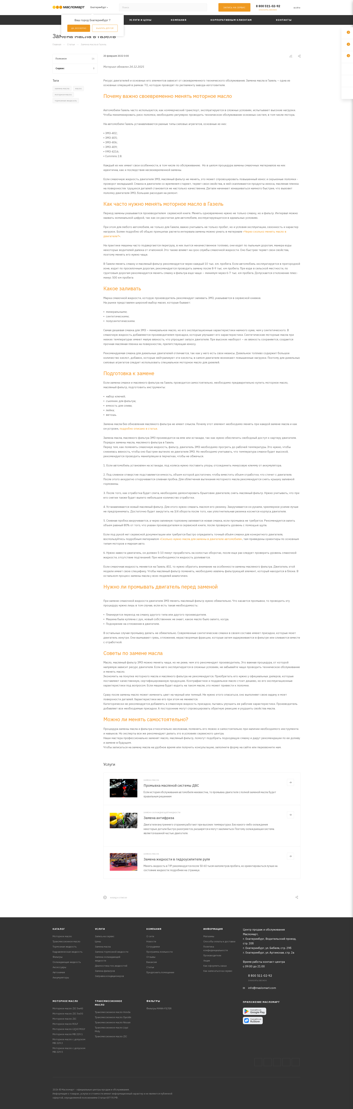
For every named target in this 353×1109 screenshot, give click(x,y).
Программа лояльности (159, 951)
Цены (98, 941)
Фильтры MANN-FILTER (159, 1008)
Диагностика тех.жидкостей (111, 965)
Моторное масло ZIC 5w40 (68, 1008)
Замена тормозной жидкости (111, 951)
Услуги (100, 929)
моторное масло (63, 94)
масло (78, 88)
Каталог (59, 929)
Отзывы (150, 957)
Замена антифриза (159, 818)
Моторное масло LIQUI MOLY (69, 1029)
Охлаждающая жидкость (67, 962)
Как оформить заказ (215, 965)
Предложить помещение (160, 972)
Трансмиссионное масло (66, 941)
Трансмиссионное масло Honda (112, 1012)
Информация (213, 929)
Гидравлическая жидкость (67, 951)
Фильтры (58, 957)
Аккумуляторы (61, 977)
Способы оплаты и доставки (219, 941)
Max (268, 1062)
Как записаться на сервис (217, 970)
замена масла (62, 88)
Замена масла (103, 946)
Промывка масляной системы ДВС (171, 785)
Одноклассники (296, 1062)
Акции (206, 960)
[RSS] (291, 56)
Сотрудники (153, 946)
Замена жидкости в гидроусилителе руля (177, 859)
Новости (151, 941)
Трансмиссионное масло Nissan (113, 1022)
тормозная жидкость (66, 100)
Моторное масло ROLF (65, 1023)
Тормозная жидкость (64, 946)
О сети (150, 936)
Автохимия (59, 972)
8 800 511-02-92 (268, 6)
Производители (212, 955)
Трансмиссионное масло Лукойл (113, 1017)
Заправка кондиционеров (109, 976)
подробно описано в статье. (139, 428)
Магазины (208, 936)
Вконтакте (258, 1062)
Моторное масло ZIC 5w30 (68, 1013)
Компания (153, 929)
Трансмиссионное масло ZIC (111, 1036)
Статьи (150, 967)
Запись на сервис (104, 936)
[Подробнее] (290, 782)
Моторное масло (62, 936)
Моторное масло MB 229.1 (68, 1034)
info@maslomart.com (262, 988)
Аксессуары (59, 967)
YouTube (286, 1062)
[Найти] (202, 7)
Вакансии (151, 962)
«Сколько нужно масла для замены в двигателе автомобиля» (201, 539)
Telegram (277, 1062)
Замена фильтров (105, 970)
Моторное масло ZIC (64, 1018)
